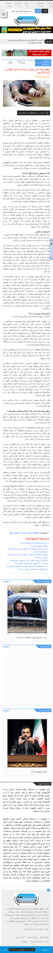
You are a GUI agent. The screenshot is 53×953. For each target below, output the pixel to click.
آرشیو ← (5, 581)
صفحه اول (49, 5)
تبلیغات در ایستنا (39, 5)
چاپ (23, 532)
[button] (26, 949)
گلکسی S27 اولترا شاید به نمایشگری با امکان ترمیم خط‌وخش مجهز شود (25, 41)
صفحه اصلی (14, 532)
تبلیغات (24, 941)
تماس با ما (18, 5)
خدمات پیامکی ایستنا (39, 941)
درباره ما (27, 5)
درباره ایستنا (32, 937)
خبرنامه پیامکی (9, 5)
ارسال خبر (20, 937)
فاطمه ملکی (33, 532)
